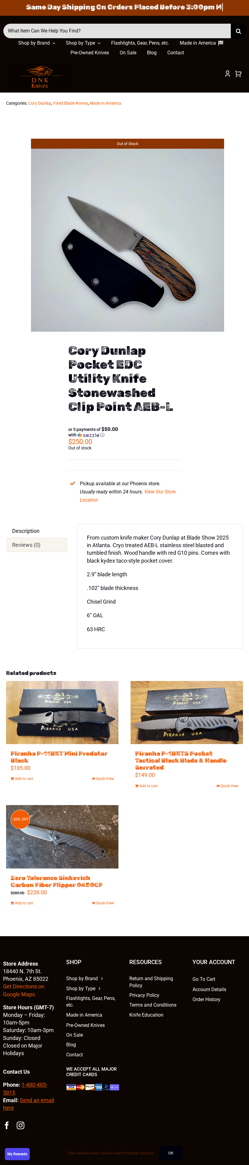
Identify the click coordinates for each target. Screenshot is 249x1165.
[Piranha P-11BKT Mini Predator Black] (62, 712)
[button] (93, 432)
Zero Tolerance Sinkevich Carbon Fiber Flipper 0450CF (57, 881)
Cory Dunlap (39, 103)
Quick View (105, 779)
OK (170, 1153)
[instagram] (20, 1125)
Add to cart (24, 779)
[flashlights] (39, 66)
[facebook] (7, 1125)
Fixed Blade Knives (70, 103)
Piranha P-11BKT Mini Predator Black (59, 757)
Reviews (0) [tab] (26, 545)
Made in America (105, 103)
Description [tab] (25, 531)
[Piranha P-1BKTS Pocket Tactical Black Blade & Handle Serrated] (187, 712)
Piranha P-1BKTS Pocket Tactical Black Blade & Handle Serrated (181, 760)
